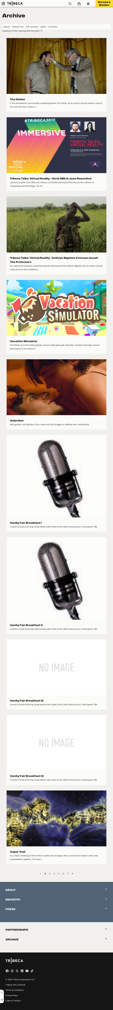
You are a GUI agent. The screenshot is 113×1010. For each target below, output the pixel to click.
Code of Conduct (13, 1000)
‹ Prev (4, 874)
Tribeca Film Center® (15, 985)
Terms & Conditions (15, 990)
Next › (108, 874)
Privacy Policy (12, 995)
